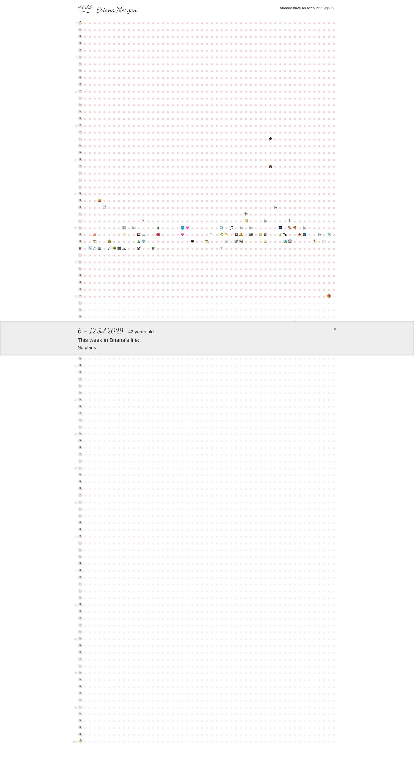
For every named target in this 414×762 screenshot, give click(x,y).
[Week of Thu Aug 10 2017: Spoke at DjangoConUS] (319, 234)
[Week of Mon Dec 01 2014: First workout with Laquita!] (143, 221)
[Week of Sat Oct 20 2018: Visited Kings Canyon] (114, 248)
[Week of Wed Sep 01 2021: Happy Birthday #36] (80, 269)
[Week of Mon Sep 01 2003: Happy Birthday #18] (80, 145)
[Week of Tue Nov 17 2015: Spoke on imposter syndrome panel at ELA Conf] (133, 228)
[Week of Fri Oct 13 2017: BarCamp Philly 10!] (109, 241)
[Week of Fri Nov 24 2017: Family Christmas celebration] (138, 241)
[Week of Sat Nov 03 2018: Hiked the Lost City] (124, 248)
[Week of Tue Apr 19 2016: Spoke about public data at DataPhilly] (241, 228)
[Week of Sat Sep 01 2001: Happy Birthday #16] (80, 132)
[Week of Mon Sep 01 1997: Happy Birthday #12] (80, 105)
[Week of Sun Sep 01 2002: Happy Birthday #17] (80, 139)
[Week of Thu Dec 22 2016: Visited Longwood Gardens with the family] (158, 234)
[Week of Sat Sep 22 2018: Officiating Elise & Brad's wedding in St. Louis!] (94, 248)
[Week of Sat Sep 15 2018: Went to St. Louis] (89, 248)
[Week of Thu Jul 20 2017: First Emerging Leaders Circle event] (304, 234)
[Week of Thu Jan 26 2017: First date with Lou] (182, 234)
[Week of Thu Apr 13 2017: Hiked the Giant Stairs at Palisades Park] (236, 234)
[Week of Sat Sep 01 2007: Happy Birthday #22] (80, 173)
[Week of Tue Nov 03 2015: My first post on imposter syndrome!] (124, 228)
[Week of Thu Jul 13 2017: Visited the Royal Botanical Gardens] (299, 234)
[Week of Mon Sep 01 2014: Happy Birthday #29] (80, 221)
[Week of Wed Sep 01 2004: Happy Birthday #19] (80, 152)
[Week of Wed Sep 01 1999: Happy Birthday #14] (80, 118)
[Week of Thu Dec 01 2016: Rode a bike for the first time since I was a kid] (143, 234)
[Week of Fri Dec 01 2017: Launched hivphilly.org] (143, 241)
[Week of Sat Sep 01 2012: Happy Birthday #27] (80, 207)
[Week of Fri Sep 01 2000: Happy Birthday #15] (80, 125)
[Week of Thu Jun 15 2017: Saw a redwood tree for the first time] (280, 234)
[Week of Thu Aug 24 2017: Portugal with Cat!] (329, 234)
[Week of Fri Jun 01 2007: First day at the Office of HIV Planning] (270, 166)
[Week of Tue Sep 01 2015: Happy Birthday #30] (80, 228)
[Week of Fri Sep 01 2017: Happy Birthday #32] (80, 241)
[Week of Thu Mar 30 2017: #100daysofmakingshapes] (226, 234)
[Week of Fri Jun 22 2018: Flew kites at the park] (285, 241)
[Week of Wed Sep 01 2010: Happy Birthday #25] (80, 193)
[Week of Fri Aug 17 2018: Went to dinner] (324, 241)
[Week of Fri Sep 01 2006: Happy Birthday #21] (80, 166)
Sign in (328, 8)
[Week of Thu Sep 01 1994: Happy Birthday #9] (80, 84)
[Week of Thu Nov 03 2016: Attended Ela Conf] (124, 234)
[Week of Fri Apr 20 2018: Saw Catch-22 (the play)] (241, 241)
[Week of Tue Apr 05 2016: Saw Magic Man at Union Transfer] (231, 228)
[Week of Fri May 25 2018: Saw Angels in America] (265, 241)
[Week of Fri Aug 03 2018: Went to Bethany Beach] (314, 241)
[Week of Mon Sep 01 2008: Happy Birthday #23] (80, 180)
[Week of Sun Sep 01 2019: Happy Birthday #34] (80, 255)
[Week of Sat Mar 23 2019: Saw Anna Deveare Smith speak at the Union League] (221, 248)
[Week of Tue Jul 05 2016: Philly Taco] (294, 228)
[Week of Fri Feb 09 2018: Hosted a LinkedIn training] (192, 241)
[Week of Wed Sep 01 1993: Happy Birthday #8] (80, 77)
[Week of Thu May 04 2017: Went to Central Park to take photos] (250, 234)
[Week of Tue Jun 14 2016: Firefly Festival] (280, 228)
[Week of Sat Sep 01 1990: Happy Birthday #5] (80, 57)
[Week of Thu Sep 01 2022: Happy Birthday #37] (80, 275)
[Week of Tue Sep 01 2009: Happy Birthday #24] (80, 187)
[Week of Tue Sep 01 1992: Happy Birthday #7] (80, 70)
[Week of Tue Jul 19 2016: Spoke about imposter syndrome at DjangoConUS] (304, 228)
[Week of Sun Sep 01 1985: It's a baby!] (80, 23)
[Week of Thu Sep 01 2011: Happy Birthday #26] (80, 200)
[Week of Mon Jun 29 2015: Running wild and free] (290, 221)
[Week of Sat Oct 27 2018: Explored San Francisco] (119, 248)
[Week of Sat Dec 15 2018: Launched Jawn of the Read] (153, 248)
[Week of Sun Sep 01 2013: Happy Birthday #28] (80, 214)
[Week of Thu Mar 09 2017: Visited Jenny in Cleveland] (211, 234)
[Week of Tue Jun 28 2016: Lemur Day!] (290, 228)
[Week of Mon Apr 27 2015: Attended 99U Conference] (246, 221)
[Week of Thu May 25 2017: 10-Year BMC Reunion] (265, 234)
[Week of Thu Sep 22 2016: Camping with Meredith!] (94, 234)
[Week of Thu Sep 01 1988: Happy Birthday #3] (80, 43)
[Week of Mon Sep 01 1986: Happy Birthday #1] (80, 30)
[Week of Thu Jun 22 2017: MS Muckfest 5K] (285, 234)
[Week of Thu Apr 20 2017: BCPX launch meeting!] (241, 234)
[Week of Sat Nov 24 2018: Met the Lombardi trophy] (138, 248)
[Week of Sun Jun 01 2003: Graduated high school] (270, 139)
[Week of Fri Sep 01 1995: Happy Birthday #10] (80, 91)
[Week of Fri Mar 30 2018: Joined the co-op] (226, 241)
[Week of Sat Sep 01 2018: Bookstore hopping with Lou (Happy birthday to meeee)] (80, 248)
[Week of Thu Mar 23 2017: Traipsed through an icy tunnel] (221, 234)
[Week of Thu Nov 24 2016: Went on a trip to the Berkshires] (138, 234)
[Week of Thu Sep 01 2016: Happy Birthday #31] (80, 234)
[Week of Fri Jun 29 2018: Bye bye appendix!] (290, 241)
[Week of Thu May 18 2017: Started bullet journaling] (260, 234)
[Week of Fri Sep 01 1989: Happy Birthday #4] (80, 50)
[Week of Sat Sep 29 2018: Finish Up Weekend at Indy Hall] (99, 248)
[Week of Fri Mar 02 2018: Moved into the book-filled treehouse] (207, 241)
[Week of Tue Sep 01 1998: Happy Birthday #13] (80, 111)
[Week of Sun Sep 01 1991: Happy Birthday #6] (80, 64)
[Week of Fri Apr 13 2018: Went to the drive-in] (236, 241)
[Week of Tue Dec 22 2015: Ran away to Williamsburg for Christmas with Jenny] (158, 228)
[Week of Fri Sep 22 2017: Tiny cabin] (94, 241)
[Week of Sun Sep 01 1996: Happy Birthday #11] (80, 98)
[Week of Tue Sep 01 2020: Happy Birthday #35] (80, 262)
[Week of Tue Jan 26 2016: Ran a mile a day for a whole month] (182, 228)
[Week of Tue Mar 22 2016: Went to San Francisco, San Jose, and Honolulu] (221, 228)
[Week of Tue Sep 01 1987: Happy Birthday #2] (80, 36)
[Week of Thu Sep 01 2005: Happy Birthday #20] (80, 159)
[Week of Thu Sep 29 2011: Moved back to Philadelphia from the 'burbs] (99, 200)
